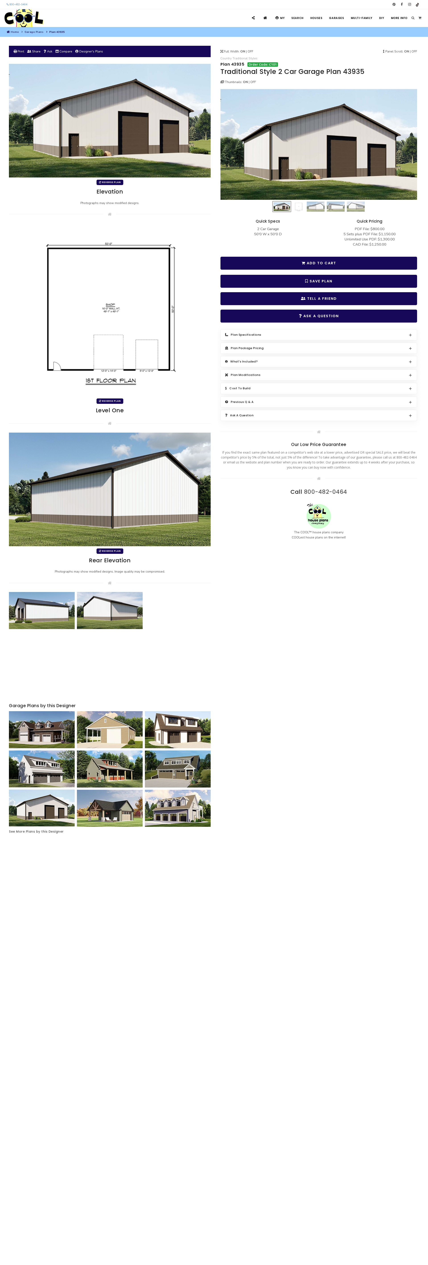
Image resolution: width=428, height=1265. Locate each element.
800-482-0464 (18, 4)
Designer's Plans (90, 51)
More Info (399, 18)
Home (15, 32)
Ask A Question (320, 316)
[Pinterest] (394, 4)
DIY (381, 18)
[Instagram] (410, 4)
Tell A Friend (321, 298)
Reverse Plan (111, 182)
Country (226, 58)
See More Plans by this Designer (36, 831)
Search (297, 18)
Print (20, 51)
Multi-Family (361, 18)
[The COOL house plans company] (318, 516)
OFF (250, 51)
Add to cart (320, 263)
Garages (336, 18)
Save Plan (320, 281)
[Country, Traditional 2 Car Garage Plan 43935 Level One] (110, 310)
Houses (316, 18)
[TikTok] (417, 4)
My (282, 18)
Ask (49, 51)
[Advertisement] (110, 666)
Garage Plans (34, 32)
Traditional (240, 58)
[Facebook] (402, 4)
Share (36, 51)
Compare (65, 51)
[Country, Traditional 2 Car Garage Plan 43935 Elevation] (318, 144)
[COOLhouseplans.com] (23, 18)
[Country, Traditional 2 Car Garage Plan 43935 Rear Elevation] (110, 489)
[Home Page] (265, 18)
